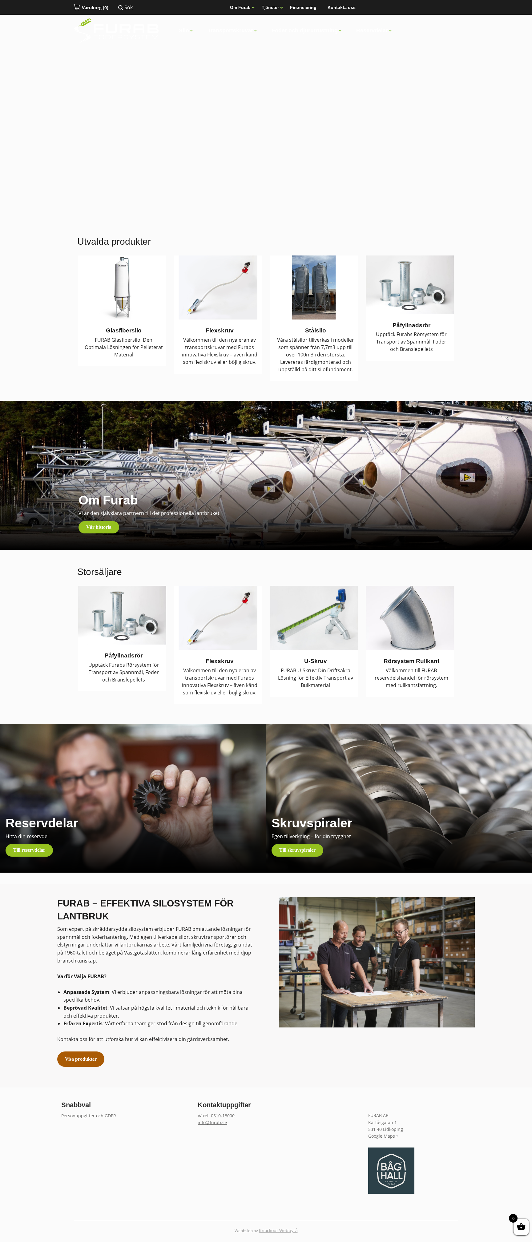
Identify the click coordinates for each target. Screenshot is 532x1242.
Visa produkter (81, 1059)
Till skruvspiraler (297, 850)
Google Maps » (383, 1136)
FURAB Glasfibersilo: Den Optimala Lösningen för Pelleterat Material (124, 347)
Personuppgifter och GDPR (88, 1116)
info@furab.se (212, 1122)
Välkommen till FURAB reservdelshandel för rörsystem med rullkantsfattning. (411, 678)
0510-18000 (223, 1116)
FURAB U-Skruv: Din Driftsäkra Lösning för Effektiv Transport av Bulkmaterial (315, 678)
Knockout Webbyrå (278, 1230)
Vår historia (98, 527)
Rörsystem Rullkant (411, 661)
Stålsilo (315, 330)
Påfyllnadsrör (411, 325)
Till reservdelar (29, 850)
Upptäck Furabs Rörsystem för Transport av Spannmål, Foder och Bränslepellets (411, 341)
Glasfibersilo (124, 330)
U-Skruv (315, 661)
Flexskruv (220, 330)
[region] (266, 109)
